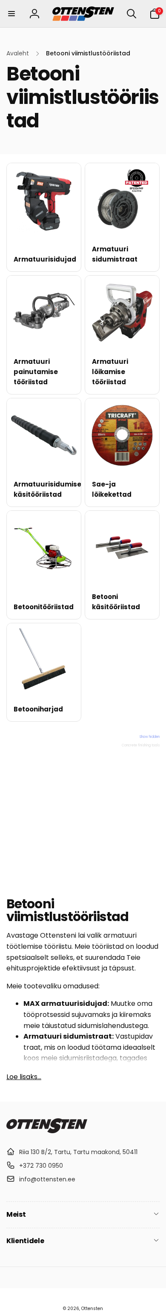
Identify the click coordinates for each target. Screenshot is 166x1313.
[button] (11, 13)
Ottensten (92, 1308)
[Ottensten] (46, 1131)
